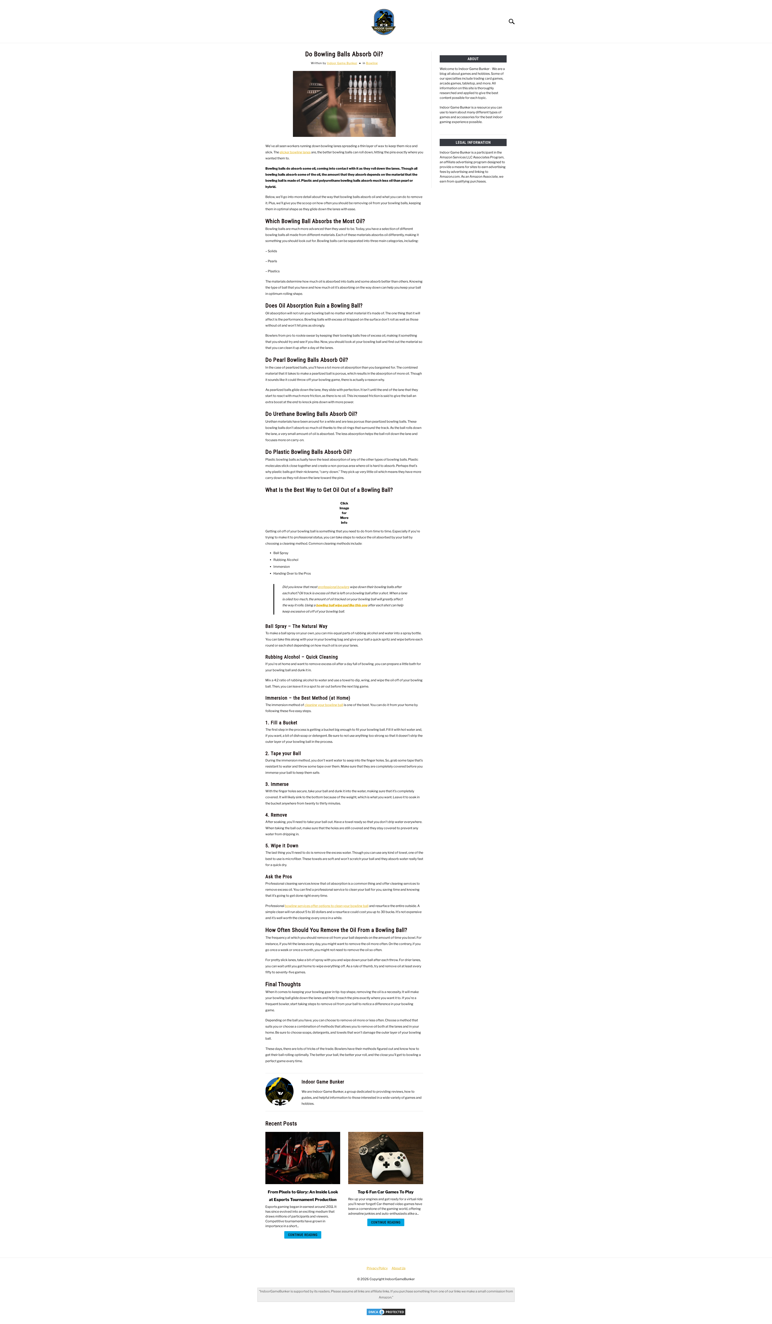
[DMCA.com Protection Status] (386, 1315)
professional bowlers (333, 587)
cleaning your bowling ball (324, 705)
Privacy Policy (377, 1268)
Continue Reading (302, 1235)
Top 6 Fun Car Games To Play (386, 1192)
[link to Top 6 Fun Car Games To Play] (385, 1158)
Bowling (372, 63)
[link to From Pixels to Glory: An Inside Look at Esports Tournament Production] (302, 1158)
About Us (399, 1268)
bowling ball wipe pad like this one (341, 605)
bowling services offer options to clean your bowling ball (327, 906)
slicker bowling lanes (295, 152)
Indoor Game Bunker (342, 63)
